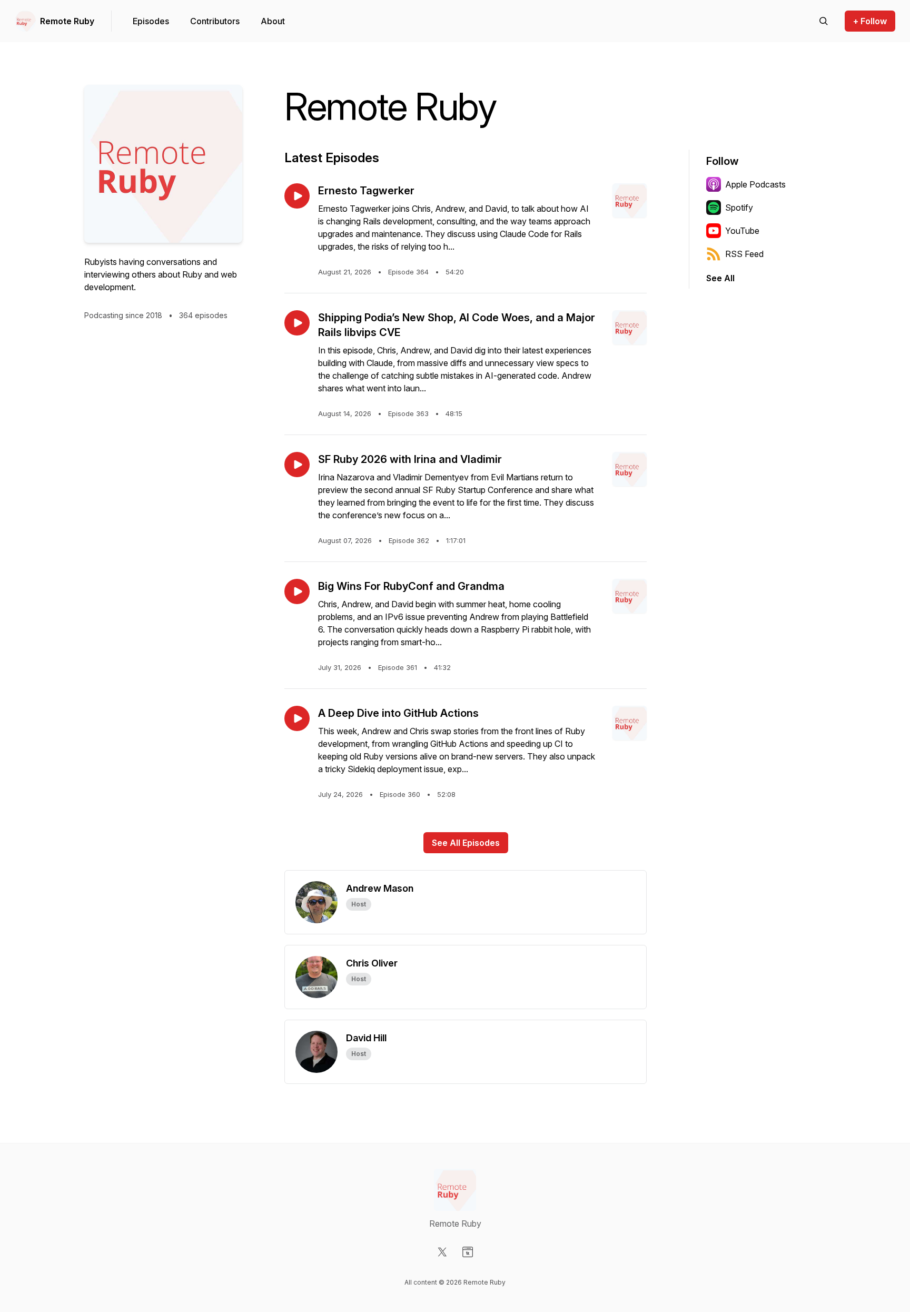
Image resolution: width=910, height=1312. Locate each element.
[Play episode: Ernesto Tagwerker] (297, 196)
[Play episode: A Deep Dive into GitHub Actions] (297, 718)
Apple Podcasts (755, 184)
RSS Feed (744, 254)
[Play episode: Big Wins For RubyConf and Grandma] (297, 591)
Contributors (215, 21)
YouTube (742, 230)
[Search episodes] (823, 21)
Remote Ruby (67, 21)
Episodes (151, 21)
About (273, 21)
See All (720, 278)
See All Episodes (466, 842)
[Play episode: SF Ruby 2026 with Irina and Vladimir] (297, 464)
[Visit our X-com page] (442, 1252)
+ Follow (870, 21)
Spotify (739, 207)
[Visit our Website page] (467, 1252)
